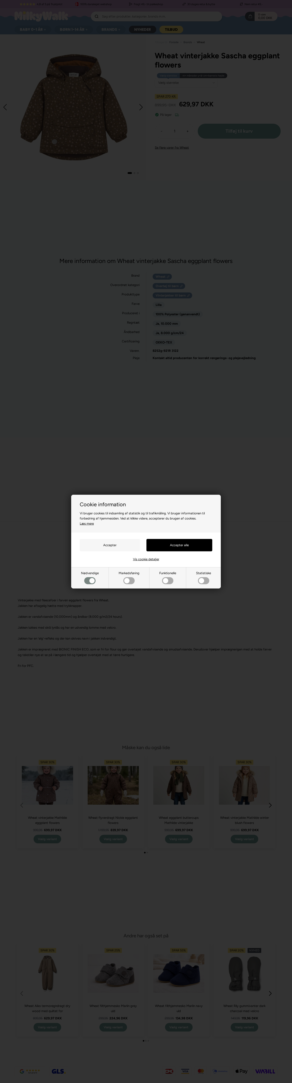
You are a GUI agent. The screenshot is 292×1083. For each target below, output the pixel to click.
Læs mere (87, 523)
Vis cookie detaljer (146, 559)
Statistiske (203, 573)
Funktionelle (167, 573)
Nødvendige (90, 573)
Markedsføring (129, 573)
